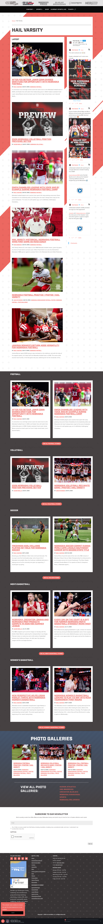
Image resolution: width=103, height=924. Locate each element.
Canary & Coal (35, 894)
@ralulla (71, 213)
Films (33, 869)
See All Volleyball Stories (51, 504)
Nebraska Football (36, 87)
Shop (47, 9)
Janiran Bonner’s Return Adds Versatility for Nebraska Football (35, 346)
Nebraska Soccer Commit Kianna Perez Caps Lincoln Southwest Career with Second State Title (72, 548)
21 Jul (82, 50)
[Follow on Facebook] (11, 858)
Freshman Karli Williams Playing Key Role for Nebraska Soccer (29, 548)
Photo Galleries (23, 302)
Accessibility (34, 882)
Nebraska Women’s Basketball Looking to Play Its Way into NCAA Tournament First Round (72, 698)
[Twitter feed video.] (80, 190)
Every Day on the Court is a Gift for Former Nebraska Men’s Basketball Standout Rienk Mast (72, 622)
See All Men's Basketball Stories (51, 654)
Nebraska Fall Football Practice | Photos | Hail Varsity (78, 765)
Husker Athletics (68, 787)
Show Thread (76, 101)
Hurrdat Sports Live (58, 9)
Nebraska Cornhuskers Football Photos (43, 300)
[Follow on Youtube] (26, 858)
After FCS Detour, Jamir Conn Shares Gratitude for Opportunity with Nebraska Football (35, 82)
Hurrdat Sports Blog (36, 863)
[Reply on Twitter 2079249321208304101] (69, 238)
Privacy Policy (35, 878)
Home (13, 21)
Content (29, 9)
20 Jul (82, 108)
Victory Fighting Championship (38, 871)
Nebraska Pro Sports (70, 800)
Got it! (13, 913)
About (33, 858)
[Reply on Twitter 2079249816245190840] (69, 200)
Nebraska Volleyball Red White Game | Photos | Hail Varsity (72, 487)
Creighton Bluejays (69, 792)
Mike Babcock (18, 244)
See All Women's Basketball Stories (51, 727)
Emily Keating (18, 87)
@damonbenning (81, 213)
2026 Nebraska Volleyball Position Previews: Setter (31, 140)
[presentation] (22, 837)
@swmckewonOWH (74, 175)
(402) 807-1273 (59, 865)
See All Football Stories (51, 444)
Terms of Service (35, 880)
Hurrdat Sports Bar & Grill (37, 898)
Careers (33, 876)
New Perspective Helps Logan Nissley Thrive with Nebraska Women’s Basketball (28, 698)
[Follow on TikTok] (22, 858)
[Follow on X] (15, 858)
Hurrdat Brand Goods (36, 896)
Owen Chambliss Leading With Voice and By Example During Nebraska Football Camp (35, 189)
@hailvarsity (73, 243)
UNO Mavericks (66, 789)
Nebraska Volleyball (36, 144)
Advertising (34, 867)
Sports (39, 9)
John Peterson (18, 300)
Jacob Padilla (18, 144)
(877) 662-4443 (60, 863)
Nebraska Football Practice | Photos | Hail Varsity (36, 296)
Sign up (90, 843)
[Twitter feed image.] (80, 73)
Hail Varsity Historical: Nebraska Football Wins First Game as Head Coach (36, 241)
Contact (33, 865)
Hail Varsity (75, 50)
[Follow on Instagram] (19, 858)
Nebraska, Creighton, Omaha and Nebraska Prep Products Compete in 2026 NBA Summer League (30, 623)
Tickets (71, 9)
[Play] (3, 921)
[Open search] (75, 9)
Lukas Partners (35, 892)
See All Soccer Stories (51, 578)
